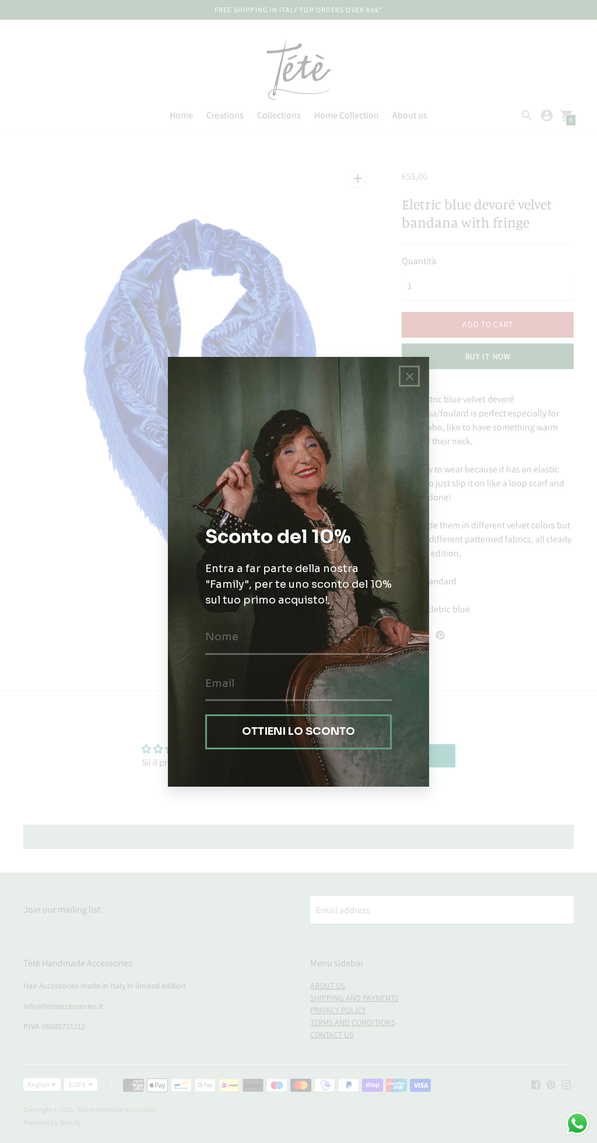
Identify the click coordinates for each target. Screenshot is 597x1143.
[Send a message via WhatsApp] (577, 1123)
